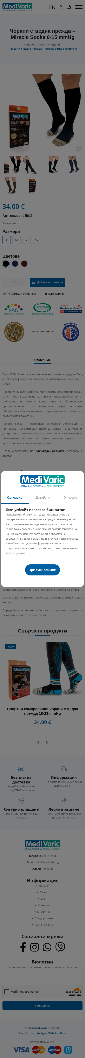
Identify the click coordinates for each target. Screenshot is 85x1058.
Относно (70, 497)
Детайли (42, 497)
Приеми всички (42, 570)
